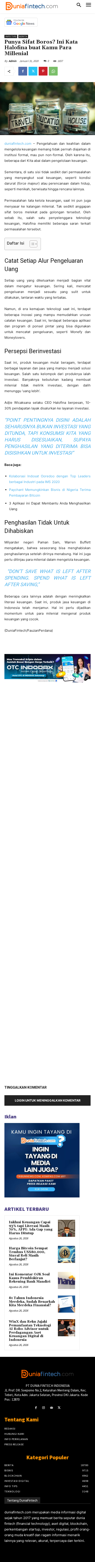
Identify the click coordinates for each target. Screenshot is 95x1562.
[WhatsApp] (53, 71)
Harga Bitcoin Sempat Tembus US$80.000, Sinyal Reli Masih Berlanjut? (28, 1253)
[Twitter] (32, 71)
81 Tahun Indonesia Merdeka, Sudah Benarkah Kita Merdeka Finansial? (32, 1301)
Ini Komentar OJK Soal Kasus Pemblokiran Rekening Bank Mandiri (29, 1278)
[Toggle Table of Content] (31, 244)
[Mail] (51, 1407)
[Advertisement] (47, 882)
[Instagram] (43, 1407)
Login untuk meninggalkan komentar (47, 1100)
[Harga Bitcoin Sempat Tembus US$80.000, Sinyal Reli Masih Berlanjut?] (66, 1254)
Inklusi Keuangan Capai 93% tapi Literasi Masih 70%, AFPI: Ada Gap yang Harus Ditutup (31, 1227)
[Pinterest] (43, 71)
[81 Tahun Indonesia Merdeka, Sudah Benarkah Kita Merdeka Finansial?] (66, 1304)
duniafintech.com (17, 143)
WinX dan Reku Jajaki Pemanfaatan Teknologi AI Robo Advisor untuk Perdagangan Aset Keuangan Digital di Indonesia (30, 1331)
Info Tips (10, 36)
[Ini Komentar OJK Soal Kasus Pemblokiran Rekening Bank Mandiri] (66, 1280)
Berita (23, 36)
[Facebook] (22, 71)
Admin (12, 61)
